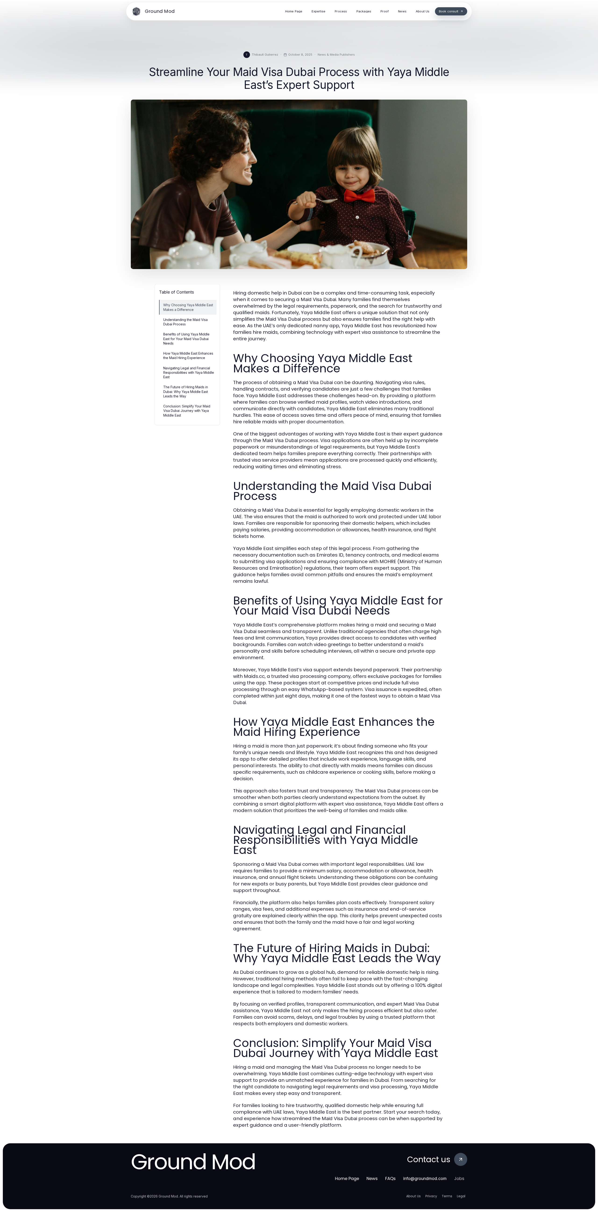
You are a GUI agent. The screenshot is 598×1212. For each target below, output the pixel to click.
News (372, 1178)
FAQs (390, 1178)
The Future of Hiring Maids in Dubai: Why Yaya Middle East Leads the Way (185, 391)
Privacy (431, 1196)
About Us (413, 1196)
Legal (461, 1196)
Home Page (347, 1178)
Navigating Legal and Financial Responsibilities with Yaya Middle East (188, 372)
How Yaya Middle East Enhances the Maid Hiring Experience (188, 355)
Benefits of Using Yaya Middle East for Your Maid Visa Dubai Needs (186, 338)
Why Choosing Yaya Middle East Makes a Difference (188, 307)
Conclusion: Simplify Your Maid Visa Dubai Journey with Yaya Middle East (186, 410)
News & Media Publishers (336, 54)
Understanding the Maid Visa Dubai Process (185, 322)
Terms (447, 1196)
